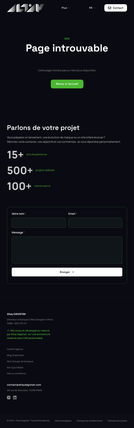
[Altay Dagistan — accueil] (25, 8)
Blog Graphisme (15, 355)
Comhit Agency (15, 349)
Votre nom (19, 213)
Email (72, 213)
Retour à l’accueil (67, 83)
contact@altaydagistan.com (24, 384)
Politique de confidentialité (90, 420)
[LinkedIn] (15, 397)
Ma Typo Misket (15, 367)
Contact (118, 7)
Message (18, 232)
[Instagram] (8, 397)
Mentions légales (63, 420)
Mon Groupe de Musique (20, 361)
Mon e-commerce (16, 373)
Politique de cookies (117, 420)
